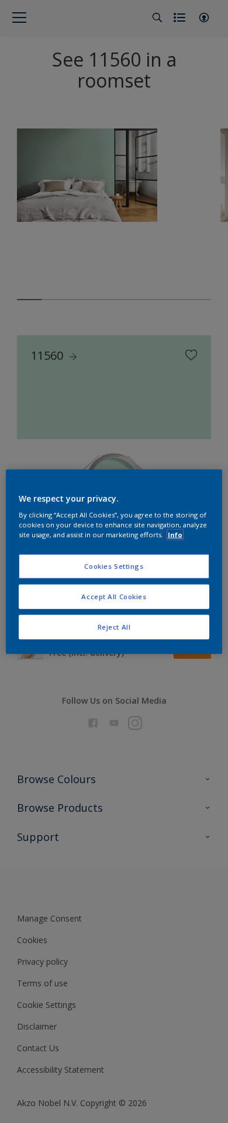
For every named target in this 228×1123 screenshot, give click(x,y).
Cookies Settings (113, 566)
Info (175, 534)
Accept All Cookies (113, 596)
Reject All (114, 627)
